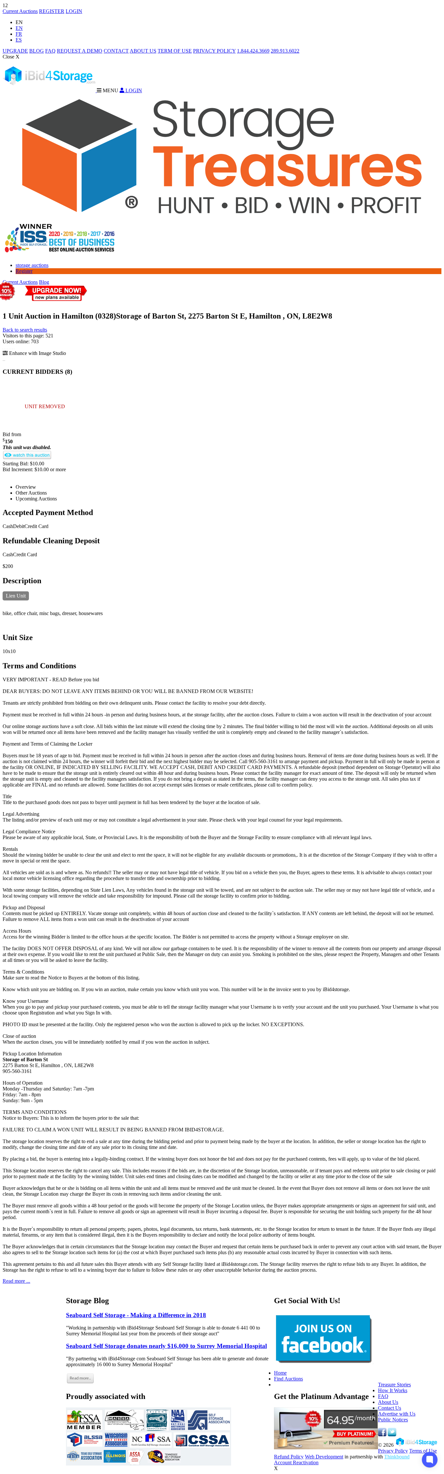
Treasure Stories (394, 1384)
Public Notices (393, 1419)
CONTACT (116, 51)
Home (280, 1373)
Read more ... (16, 1281)
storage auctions (32, 265)
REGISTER (51, 11)
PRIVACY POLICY (214, 51)
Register (24, 271)
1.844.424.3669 (253, 51)
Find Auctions (288, 1378)
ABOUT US (143, 51)
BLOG (36, 51)
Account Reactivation (296, 1462)
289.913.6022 (285, 51)
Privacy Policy (393, 1451)
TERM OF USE (175, 51)
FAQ (50, 51)
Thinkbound (397, 1456)
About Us (388, 1402)
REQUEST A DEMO (79, 51)
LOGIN (74, 11)
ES (19, 40)
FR (19, 34)
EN (19, 28)
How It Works (392, 1390)
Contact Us (389, 1408)
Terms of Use (423, 1451)
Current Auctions (20, 11)
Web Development (324, 1456)
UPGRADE (15, 51)
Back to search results (25, 330)
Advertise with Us (396, 1414)
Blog (44, 282)
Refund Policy (289, 1456)
